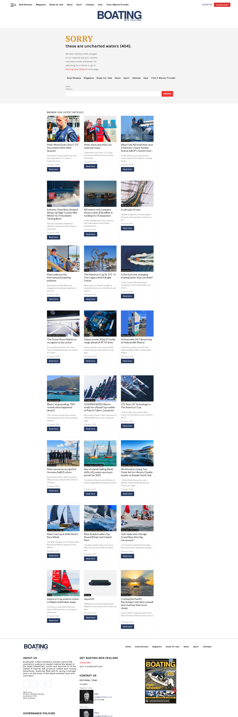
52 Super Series (89, 400)
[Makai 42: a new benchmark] (100, 648)
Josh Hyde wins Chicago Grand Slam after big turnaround (134, 537)
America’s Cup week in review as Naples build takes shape (63, 600)
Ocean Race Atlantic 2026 (56, 335)
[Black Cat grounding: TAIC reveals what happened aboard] (63, 388)
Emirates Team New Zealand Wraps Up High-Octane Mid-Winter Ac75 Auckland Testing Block (62, 214)
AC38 (49, 206)
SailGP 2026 (125, 141)
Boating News (89, 206)
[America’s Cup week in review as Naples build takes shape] (63, 583)
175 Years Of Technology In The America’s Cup (136, 406)
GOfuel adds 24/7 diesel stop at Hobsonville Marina (136, 341)
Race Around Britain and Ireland (95, 530)
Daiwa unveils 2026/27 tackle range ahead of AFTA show (100, 341)
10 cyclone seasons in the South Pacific (134, 665)
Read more (53, 169)
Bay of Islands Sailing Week (93, 465)
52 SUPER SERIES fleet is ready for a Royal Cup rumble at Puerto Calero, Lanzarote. (99, 407)
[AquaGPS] (100, 583)
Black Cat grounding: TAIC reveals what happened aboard (61, 407)
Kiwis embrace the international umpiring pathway (59, 277)
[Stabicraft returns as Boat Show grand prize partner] (63, 648)
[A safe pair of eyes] (137, 194)
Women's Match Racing (129, 465)
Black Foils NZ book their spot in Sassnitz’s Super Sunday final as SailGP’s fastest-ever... (137, 147)
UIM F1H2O (51, 141)
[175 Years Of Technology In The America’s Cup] (137, 388)
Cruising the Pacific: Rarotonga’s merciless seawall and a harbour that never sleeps (137, 603)
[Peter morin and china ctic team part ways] (100, 129)
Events (86, 335)
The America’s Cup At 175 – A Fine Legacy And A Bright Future (100, 277)
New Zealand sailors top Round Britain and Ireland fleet (97, 537)
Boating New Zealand (76, 69)
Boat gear (87, 595)
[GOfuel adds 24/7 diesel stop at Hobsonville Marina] (137, 323)
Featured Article (126, 206)
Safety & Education (53, 400)
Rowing (49, 270)
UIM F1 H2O (88, 141)
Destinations (125, 595)
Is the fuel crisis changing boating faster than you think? (137, 276)
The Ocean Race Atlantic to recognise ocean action (62, 341)
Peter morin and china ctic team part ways (98, 146)
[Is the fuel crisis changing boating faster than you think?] (137, 259)
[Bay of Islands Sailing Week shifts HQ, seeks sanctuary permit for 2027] (100, 453)
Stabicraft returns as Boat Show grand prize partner (61, 665)
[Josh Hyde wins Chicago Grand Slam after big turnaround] (137, 518)
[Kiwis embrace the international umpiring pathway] (63, 259)
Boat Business (89, 660)
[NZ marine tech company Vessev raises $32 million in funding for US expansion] (100, 194)
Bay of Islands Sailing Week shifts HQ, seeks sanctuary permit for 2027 (98, 472)
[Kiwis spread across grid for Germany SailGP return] (63, 453)
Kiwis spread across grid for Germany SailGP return (61, 471)
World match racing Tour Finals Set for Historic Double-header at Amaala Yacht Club (137, 472)
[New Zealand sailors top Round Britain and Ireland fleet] (100, 518)
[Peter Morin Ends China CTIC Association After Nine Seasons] (63, 129)
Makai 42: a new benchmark (99, 663)
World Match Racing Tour (129, 530)
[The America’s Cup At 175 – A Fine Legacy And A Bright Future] (100, 259)
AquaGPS (89, 598)
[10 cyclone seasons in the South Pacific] (137, 648)
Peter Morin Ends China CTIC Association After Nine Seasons (63, 147)
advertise (207, 4)
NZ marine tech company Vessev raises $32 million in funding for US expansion (98, 212)
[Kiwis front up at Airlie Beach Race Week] (63, 518)
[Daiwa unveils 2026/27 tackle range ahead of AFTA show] (100, 323)
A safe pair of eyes (130, 209)
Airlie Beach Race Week (55, 530)
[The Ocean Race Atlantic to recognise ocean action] (63, 323)
